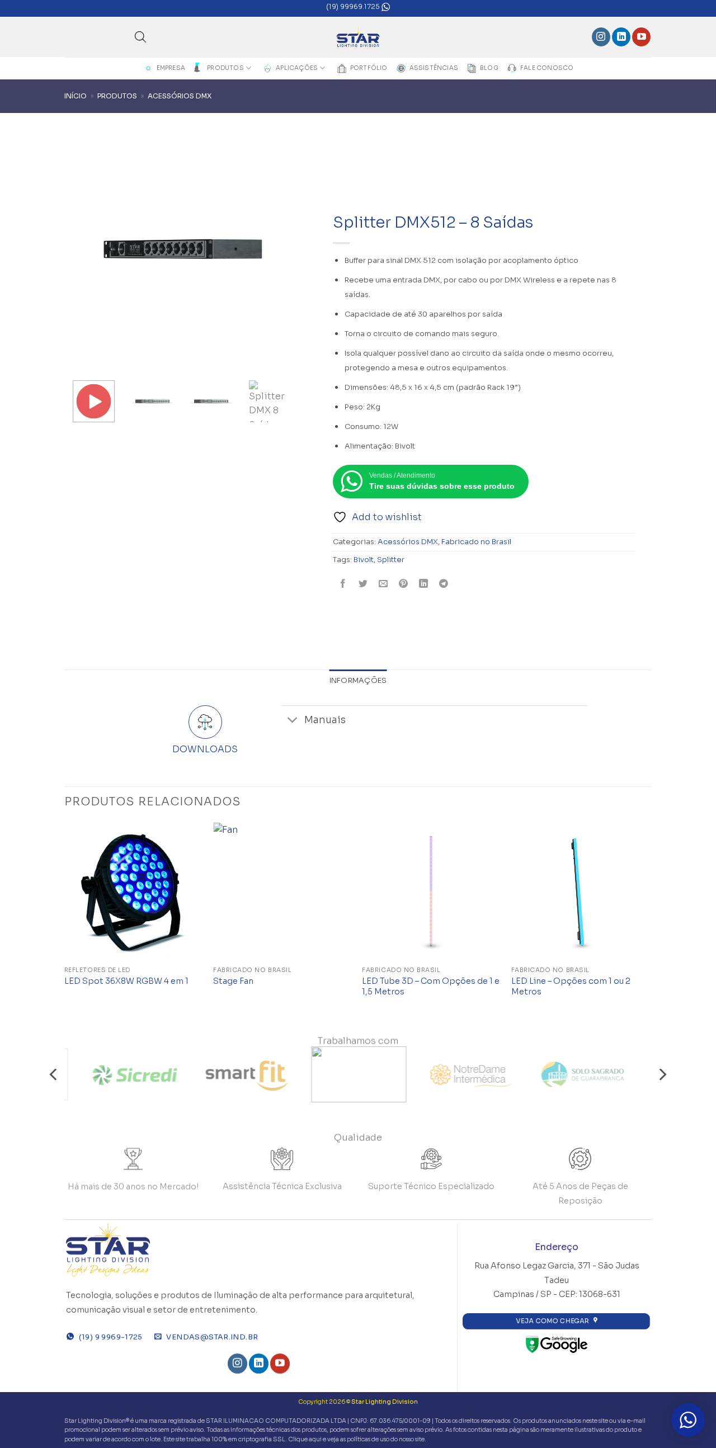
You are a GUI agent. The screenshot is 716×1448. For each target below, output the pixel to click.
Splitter (390, 559)
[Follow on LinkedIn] (621, 36)
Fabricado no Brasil (476, 541)
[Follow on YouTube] (641, 36)
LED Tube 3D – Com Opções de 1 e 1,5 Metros (431, 986)
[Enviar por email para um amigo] (383, 585)
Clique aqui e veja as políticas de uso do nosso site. (357, 1439)
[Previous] (64, 921)
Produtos (225, 68)
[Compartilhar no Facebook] (343, 585)
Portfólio (369, 68)
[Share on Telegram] (444, 585)
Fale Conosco (547, 68)
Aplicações (297, 68)
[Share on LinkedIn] (423, 585)
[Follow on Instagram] (601, 36)
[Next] (648, 921)
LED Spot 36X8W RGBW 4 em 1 (126, 981)
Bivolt (364, 559)
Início (75, 96)
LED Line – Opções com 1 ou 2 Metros (570, 986)
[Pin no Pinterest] (403, 585)
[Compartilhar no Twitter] (363, 585)
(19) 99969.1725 (353, 6)
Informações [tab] (358, 680)
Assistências (434, 68)
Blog (489, 68)
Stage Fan (233, 981)
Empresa (171, 68)
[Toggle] (292, 721)
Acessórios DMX (179, 96)
